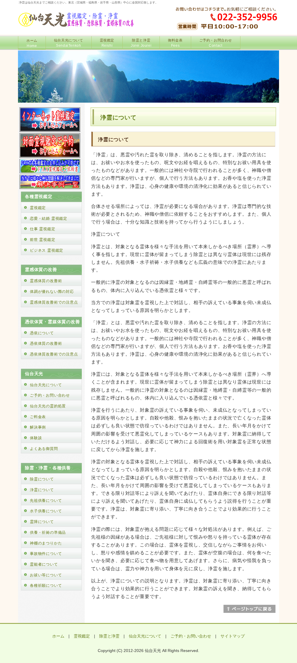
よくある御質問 (44, 448)
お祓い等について (46, 575)
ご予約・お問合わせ (215, 43)
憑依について (42, 333)
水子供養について (46, 511)
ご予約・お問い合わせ (50, 395)
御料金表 (175, 43)
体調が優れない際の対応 (52, 291)
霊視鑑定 (107, 43)
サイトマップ (232, 636)
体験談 (36, 438)
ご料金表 (38, 417)
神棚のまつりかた (46, 543)
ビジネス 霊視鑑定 (46, 250)
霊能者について (44, 564)
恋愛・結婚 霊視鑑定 (48, 218)
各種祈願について (46, 585)
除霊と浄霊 (141, 43)
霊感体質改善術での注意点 (54, 302)
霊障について (42, 521)
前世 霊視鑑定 (42, 239)
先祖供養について (46, 500)
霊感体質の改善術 (46, 281)
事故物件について (46, 553)
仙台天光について (68, 43)
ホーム (31, 43)
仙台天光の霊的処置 (48, 406)
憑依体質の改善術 (46, 343)
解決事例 (38, 427)
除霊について (42, 479)
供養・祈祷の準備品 (48, 532)
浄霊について (42, 490)
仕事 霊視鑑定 (42, 229)
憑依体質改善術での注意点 (54, 354)
